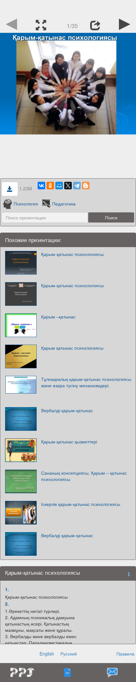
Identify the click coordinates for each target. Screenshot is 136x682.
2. (7, 604)
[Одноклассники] (50, 185)
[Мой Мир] (59, 185)
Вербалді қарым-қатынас (67, 410)
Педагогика (64, 203)
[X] (68, 185)
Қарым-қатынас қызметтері (69, 441)
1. (7, 589)
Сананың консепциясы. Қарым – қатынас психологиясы (84, 476)
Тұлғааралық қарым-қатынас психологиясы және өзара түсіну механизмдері (86, 382)
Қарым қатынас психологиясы (72, 348)
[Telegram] (77, 185)
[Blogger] (86, 185)
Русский (68, 653)
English (47, 653)
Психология (26, 203)
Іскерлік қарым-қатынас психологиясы (80, 504)
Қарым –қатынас (58, 316)
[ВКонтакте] (41, 185)
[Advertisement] (68, 8)
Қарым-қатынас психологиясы (72, 254)
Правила (125, 653)
